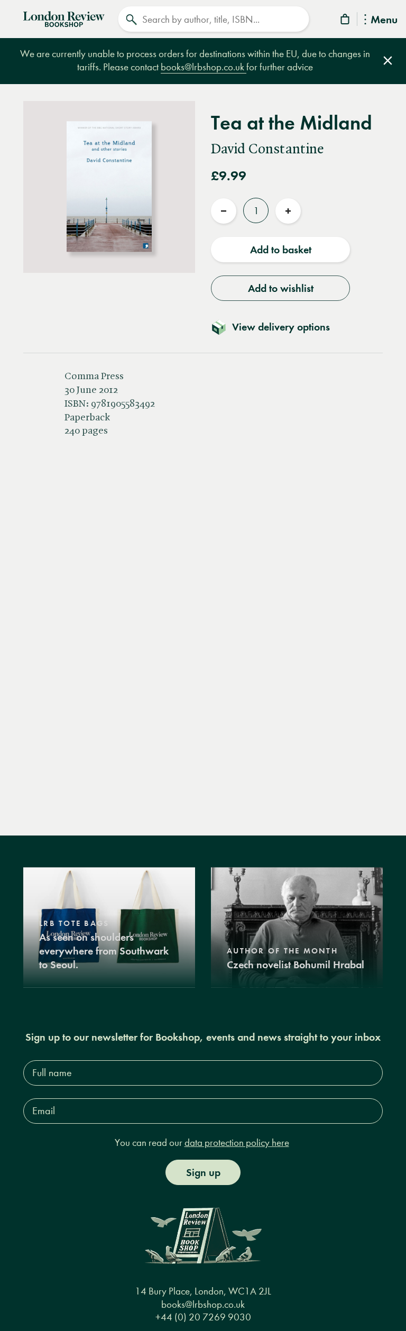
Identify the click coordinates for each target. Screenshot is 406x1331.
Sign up (203, 1172)
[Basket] (346, 20)
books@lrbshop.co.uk (203, 67)
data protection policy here (236, 1142)
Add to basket (280, 249)
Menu (384, 20)
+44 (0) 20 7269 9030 (203, 1317)
